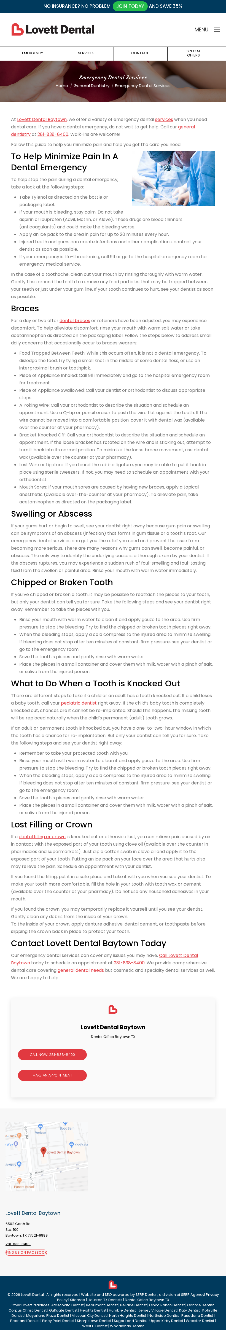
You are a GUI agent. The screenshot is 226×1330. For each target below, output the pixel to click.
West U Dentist (94, 1326)
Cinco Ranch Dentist (167, 1305)
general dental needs (81, 970)
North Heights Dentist (127, 1315)
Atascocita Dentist (67, 1305)
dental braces (75, 320)
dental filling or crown (42, 836)
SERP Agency (192, 1294)
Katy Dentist (189, 1310)
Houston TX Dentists (105, 1299)
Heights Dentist (93, 1310)
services (164, 119)
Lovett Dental (32, 1294)
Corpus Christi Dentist (28, 1310)
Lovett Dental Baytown (42, 119)
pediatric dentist (79, 703)
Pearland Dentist (25, 1320)
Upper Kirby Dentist (166, 1320)
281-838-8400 (52, 134)
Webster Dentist (200, 1320)
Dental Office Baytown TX (147, 1299)
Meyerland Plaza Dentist (47, 1315)
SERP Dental (146, 1294)
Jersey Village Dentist (157, 1310)
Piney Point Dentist (58, 1320)
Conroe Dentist (200, 1305)
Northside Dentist (164, 1315)
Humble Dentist (122, 1310)
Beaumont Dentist (102, 1305)
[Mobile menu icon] (217, 29)
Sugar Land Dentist (130, 1320)
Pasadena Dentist (197, 1315)
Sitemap (77, 1299)
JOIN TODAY (130, 6)
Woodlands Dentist (127, 1326)
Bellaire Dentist (133, 1305)
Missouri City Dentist (89, 1315)
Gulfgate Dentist (63, 1310)
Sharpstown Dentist (94, 1320)
